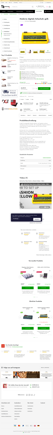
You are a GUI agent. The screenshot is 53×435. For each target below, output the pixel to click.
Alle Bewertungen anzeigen (17, 346)
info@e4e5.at (35, 385)
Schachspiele (6, 22)
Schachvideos (30, 408)
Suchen (32, 6)
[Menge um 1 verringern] (33, 89)
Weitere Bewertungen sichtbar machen (43, 255)
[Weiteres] (48, 11)
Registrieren (49, 2)
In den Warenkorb (44, 88)
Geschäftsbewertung (4, 413)
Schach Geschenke (8, 51)
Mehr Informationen (40, 78)
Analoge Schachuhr (7, 35)
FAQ (6, 2)
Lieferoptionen (45, 82)
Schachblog (16, 2)
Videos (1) (29, 115)
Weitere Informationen (42, 115)
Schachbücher (7, 38)
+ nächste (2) (47, 52)
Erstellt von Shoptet (27, 432)
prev (20, 277)
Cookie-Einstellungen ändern (35, 431)
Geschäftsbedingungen (18, 405)
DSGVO (15, 418)
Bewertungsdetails (33, 21)
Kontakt (2, 2)
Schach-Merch (7, 48)
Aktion (5, 19)
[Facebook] (27, 395)
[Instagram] (29, 395)
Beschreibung (23, 115)
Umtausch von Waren (17, 411)
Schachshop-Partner (4, 411)
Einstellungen (15, 218)
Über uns (10, 2)
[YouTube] (32, 395)
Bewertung (34, 115)
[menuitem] (3, 11)
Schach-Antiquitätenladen (9, 41)
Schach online (7, 45)
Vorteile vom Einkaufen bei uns (6, 416)
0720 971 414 (40, 6)
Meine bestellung (17, 416)
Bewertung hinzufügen (36, 222)
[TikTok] (34, 395)
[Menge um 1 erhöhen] (37, 89)
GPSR (51, 99)
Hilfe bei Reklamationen (18, 408)
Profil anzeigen (45, 367)
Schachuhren (6, 31)
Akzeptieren (37, 219)
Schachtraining (30, 411)
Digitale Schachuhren (8, 33)
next (51, 277)
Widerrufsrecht (16, 413)
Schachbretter (7, 28)
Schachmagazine (30, 405)
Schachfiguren (7, 25)
